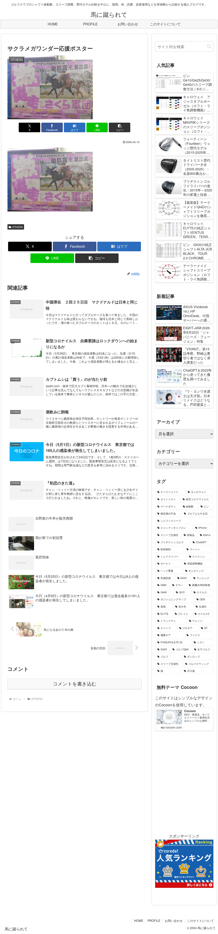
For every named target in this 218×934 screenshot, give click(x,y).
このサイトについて (200, 920)
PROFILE (154, 920)
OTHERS (17, 227)
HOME (138, 920)
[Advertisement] (184, 782)
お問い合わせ (174, 920)
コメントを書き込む (74, 684)
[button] (119, 127)
